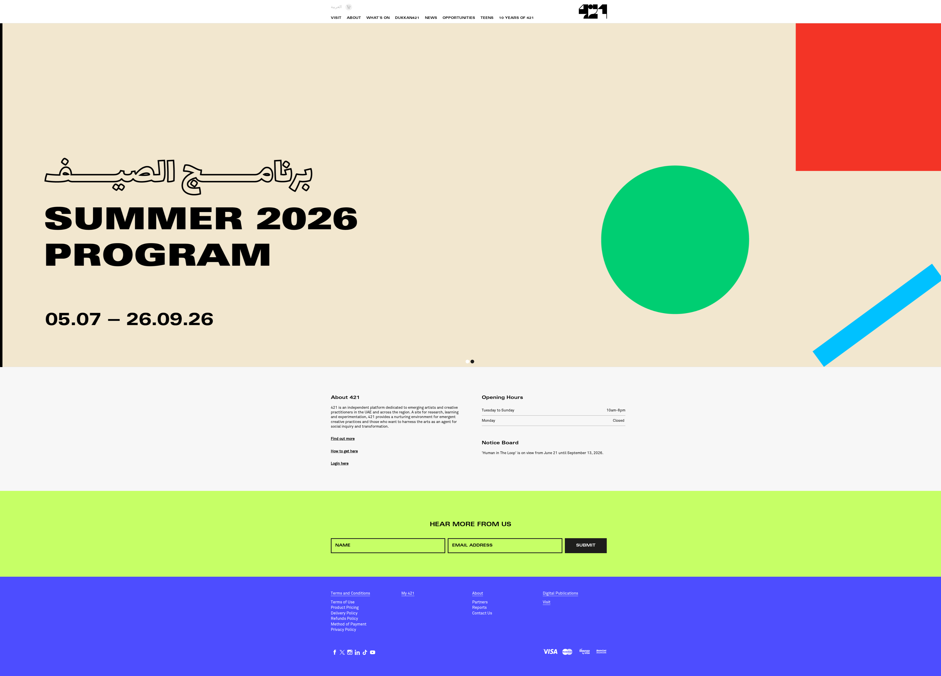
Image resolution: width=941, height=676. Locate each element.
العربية (336, 7)
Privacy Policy (343, 629)
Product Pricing (345, 607)
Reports (479, 607)
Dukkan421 (407, 18)
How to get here (344, 451)
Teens (487, 18)
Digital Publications (560, 593)
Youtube (372, 652)
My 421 (407, 593)
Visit (546, 602)
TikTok (365, 652)
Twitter (342, 652)
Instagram (349, 652)
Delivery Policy (344, 613)
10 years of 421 (516, 18)
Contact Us (482, 613)
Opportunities (459, 18)
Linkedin (357, 652)
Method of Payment (348, 624)
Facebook (334, 652)
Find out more (343, 438)
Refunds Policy (344, 618)
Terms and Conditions (350, 593)
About (477, 593)
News (431, 18)
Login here (339, 463)
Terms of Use (343, 602)
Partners (480, 602)
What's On (378, 18)
